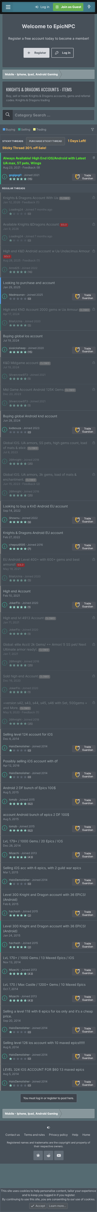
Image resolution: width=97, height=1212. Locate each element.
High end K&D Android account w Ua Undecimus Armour (46, 251)
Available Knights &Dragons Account (31, 224)
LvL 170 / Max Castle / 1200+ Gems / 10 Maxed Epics (44, 984)
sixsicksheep (17, 348)
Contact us (12, 1134)
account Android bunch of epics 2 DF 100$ (36, 815)
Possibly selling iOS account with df (30, 761)
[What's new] (89, 7)
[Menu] (8, 7)
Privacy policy (58, 1134)
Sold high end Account (20, 676)
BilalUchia (15, 321)
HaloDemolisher (19, 746)
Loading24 (16, 209)
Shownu (14, 518)
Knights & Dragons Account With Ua (30, 198)
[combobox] (48, 115)
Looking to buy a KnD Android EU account (35, 506)
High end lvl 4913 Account (23, 618)
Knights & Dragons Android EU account (33, 533)
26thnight (15, 459)
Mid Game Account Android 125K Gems (33, 389)
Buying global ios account (23, 336)
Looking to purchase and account (29, 283)
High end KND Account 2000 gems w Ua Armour (40, 309)
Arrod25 (14, 268)
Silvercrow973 (18, 374)
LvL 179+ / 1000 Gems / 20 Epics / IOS (33, 841)
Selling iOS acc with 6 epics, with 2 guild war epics (42, 868)
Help (75, 1134)
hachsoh (14, 911)
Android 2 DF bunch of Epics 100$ (29, 788)
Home (86, 1134)
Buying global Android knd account (30, 416)
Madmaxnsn (17, 294)
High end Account (17, 591)
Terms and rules (34, 1134)
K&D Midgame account (20, 363)
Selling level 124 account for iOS (28, 734)
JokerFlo (14, 603)
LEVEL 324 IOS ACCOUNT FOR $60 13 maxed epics (43, 1069)
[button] (92, 129)
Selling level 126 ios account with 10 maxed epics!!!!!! (44, 1043)
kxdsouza (15, 428)
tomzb (13, 799)
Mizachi (14, 853)
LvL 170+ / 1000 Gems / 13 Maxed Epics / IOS (38, 958)
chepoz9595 (17, 544)
